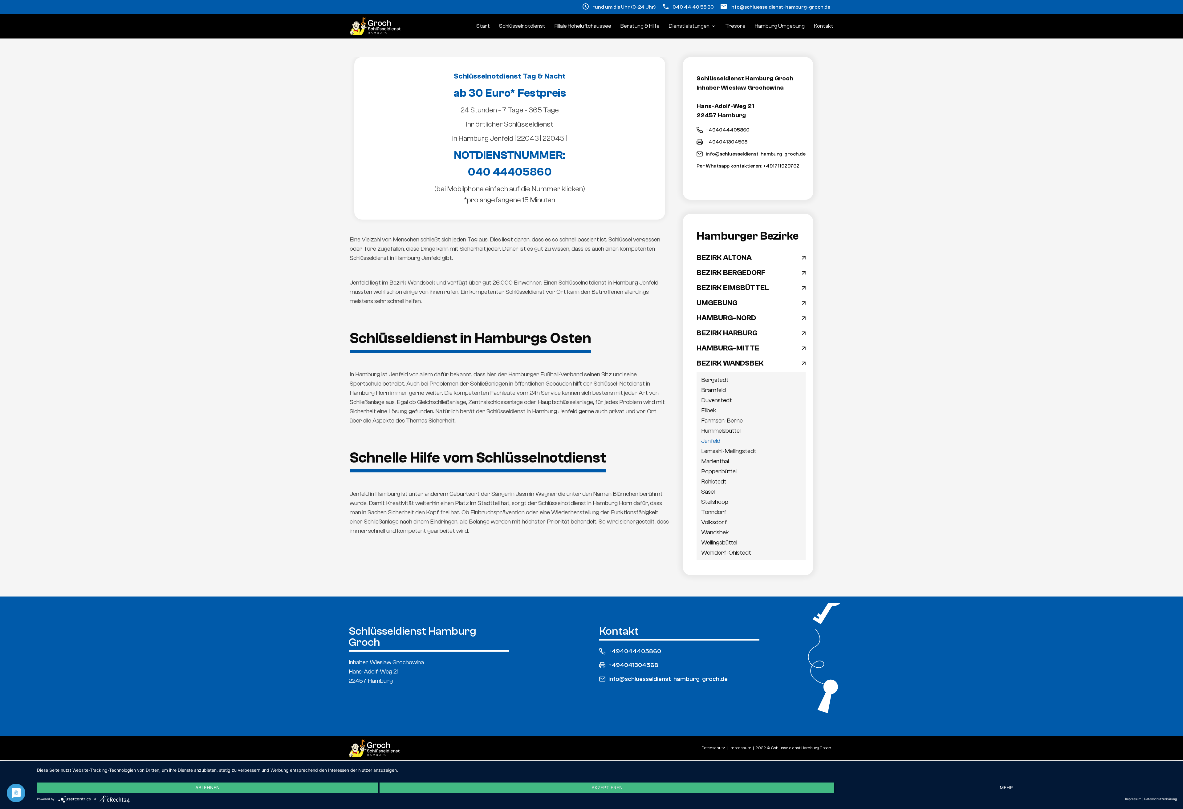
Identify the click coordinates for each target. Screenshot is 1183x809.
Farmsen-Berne (722, 420)
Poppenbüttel (719, 471)
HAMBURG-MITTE (728, 348)
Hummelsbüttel (721, 430)
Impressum (1133, 799)
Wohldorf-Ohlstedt (726, 552)
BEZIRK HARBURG (727, 333)
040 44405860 (510, 172)
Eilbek (708, 410)
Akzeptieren (607, 788)
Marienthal (715, 461)
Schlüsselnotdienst (522, 26)
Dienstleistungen (692, 26)
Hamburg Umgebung (780, 26)
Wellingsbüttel (719, 542)
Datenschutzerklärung (1160, 799)
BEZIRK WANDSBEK (730, 363)
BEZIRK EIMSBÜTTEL (733, 288)
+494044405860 (728, 130)
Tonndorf (713, 512)
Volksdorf (714, 522)
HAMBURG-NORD (726, 318)
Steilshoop (714, 501)
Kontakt (823, 26)
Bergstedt (715, 379)
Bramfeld (713, 390)
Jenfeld (710, 440)
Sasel (708, 491)
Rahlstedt (713, 481)
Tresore (735, 26)
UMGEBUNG (717, 303)
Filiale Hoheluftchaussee (583, 26)
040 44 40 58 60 (693, 7)
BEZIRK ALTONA (724, 257)
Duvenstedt (716, 400)
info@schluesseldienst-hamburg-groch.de (780, 7)
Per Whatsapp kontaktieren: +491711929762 (748, 166)
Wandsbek (715, 532)
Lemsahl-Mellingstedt (728, 451)
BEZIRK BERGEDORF (731, 273)
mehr (1006, 788)
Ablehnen (207, 788)
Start (483, 26)
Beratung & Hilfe (640, 26)
